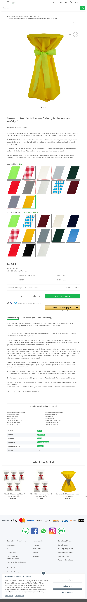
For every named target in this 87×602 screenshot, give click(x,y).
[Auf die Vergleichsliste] (70, 34)
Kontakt (35, 553)
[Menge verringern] (9, 296)
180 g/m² (40, 446)
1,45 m (40, 438)
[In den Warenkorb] (8, 29)
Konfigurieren (67, 586)
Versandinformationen (66, 553)
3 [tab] (45, 107)
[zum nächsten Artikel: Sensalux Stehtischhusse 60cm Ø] (78, 22)
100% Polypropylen (43, 442)
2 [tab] (43, 107)
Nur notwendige (67, 592)
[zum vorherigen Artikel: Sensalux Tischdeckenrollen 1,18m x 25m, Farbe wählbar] (73, 22)
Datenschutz (19, 596)
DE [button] (54, 2)
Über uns (35, 545)
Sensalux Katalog (13, 572)
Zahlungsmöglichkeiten (66, 549)
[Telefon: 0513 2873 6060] (25, 531)
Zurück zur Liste (13, 16)
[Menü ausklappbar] (8, 1)
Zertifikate (36, 556)
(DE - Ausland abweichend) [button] (30, 288)
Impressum (9, 596)
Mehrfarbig (41, 434)
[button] (60, 2)
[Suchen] (82, 8)
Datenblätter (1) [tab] (45, 318)
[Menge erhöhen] (39, 296)
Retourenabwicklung (65, 560)
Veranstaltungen (21, 128)
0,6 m (39, 430)
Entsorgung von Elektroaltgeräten (13, 557)
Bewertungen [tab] (29, 318)
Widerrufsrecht (63, 556)
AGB (8, 549)
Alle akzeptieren (67, 580)
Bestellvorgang (63, 545)
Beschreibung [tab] (13, 318)
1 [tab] (41, 107)
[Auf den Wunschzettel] (75, 34)
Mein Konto (36, 549)
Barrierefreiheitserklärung (16, 562)
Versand (24, 271)
